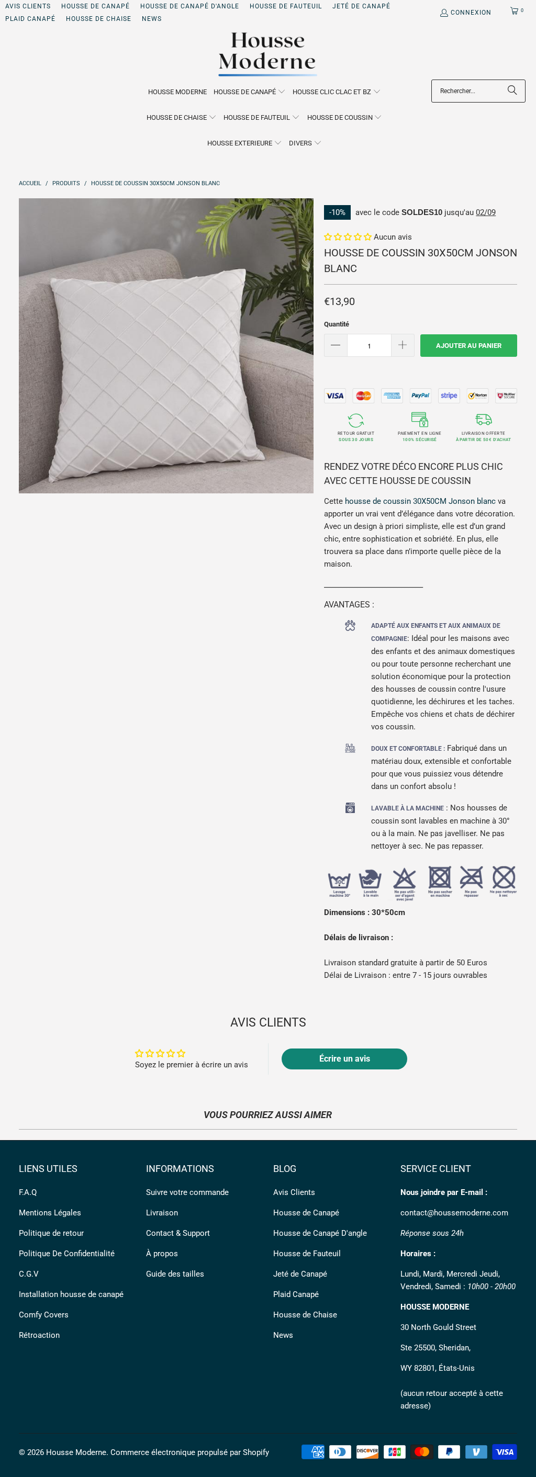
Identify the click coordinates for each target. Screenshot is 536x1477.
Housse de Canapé (95, 6)
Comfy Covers (44, 1315)
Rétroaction (39, 1335)
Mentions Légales (50, 1212)
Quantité (336, 324)
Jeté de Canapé (361, 6)
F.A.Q (28, 1192)
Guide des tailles (175, 1274)
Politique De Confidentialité (67, 1253)
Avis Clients (28, 6)
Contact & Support (178, 1233)
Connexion (471, 12)
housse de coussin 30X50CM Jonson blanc (420, 501)
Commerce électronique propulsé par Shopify (189, 1452)
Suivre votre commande (187, 1192)
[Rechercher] (512, 91)
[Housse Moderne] (268, 55)
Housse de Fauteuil (286, 6)
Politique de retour (51, 1233)
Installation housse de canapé (71, 1294)
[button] (250, 92)
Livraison (162, 1212)
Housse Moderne (76, 1452)
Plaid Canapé (30, 18)
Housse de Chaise (98, 18)
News (152, 18)
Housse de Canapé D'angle (189, 6)
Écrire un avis (344, 1059)
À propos (162, 1253)
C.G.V (29, 1274)
